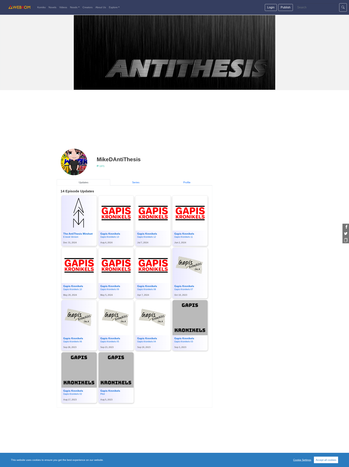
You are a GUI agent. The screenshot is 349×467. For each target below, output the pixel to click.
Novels (52, 7)
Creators (88, 7)
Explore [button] (113, 7)
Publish (285, 7)
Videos (63, 7)
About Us (100, 7)
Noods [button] (73, 7)
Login (270, 7)
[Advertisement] (174, 117)
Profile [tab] (186, 182)
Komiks (41, 7)
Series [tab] (135, 182)
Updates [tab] (83, 182)
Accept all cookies (326, 459)
